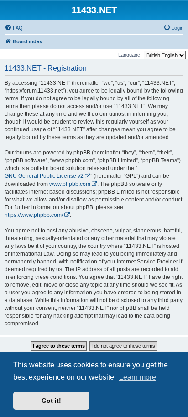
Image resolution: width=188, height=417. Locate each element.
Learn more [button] (137, 377)
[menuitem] (14, 27)
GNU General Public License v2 (44, 176)
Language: (129, 54)
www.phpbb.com (69, 184)
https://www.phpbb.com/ (34, 215)
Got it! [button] (51, 400)
